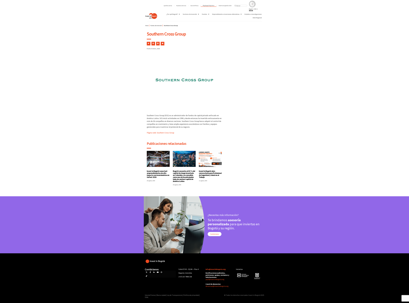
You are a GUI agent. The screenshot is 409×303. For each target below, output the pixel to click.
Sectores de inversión (190, 14)
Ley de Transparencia (175, 295)
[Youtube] (157, 272)
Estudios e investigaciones (253, 14)
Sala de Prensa (194, 5)
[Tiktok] (146, 276)
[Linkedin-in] (154, 272)
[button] (148, 43)
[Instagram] (161, 272)
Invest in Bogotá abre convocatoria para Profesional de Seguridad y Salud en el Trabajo (210, 174)
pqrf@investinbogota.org (215, 279)
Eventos (204, 14)
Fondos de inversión (156, 25)
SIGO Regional (257, 18)
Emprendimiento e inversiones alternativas (226, 14)
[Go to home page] (151, 16)
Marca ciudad (161, 295)
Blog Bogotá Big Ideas (208, 5)
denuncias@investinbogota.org (217, 286)
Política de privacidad (191, 295)
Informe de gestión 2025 (225, 5)
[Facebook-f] (150, 272)
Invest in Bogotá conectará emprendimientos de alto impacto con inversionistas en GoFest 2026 (158, 174)
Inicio (146, 25)
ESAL (146, 297)
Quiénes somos (168, 5)
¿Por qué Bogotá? (172, 14)
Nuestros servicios (181, 5)
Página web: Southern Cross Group (160, 132)
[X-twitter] (146, 272)
